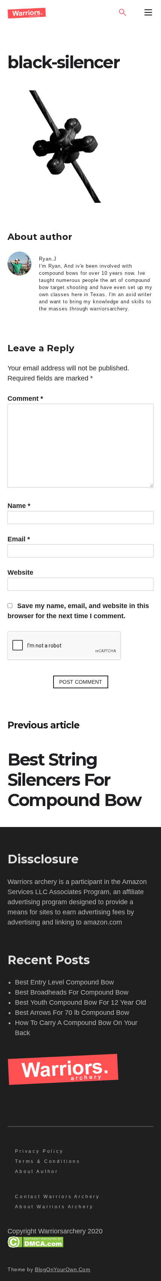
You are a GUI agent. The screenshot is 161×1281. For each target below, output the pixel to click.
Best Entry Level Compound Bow (64, 982)
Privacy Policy (39, 1151)
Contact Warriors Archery (57, 1196)
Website (20, 572)
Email (18, 539)
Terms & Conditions (47, 1161)
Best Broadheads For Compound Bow (71, 992)
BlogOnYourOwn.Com (63, 1269)
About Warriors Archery (54, 1206)
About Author (36, 1171)
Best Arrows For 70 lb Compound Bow (72, 1012)
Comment (25, 398)
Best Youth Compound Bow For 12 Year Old (80, 1002)
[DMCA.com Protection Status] (35, 1245)
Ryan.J (47, 259)
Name (18, 505)
